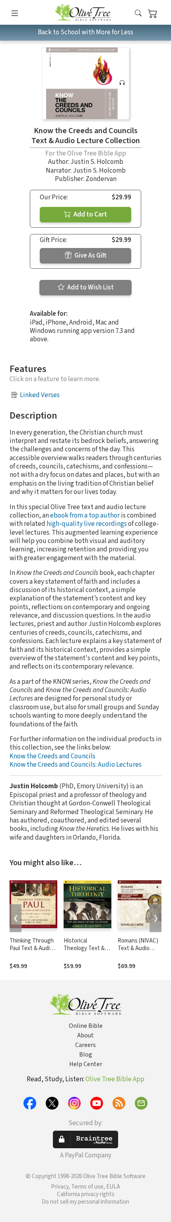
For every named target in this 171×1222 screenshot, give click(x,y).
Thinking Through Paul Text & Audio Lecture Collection (33, 948)
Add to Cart (89, 214)
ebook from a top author (85, 515)
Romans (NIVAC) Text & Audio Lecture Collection (141, 948)
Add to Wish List (90, 287)
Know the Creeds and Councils (52, 756)
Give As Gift (90, 255)
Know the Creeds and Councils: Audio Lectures (76, 764)
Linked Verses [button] (40, 395)
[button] (138, 14)
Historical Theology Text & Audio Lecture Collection (84, 952)
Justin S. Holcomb (96, 162)
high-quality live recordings (87, 524)
